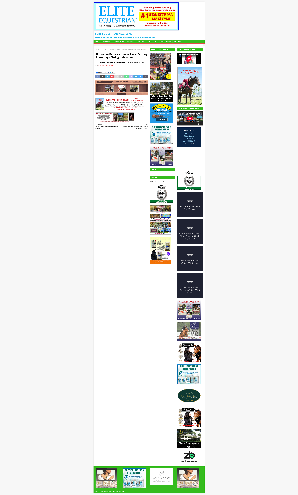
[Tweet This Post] (102, 76)
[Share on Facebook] (97, 76)
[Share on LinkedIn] (107, 76)
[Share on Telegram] (135, 76)
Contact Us (141, 41)
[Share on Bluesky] (140, 76)
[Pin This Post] (112, 76)
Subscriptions (106, 41)
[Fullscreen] (200, 124)
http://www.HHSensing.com (105, 65)
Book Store (177, 41)
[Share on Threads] (145, 76)
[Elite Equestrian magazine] (136, 29)
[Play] (179, 124)
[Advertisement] (161, 275)
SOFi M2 (150, 41)
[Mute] (198, 124)
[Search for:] (195, 45)
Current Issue (119, 41)
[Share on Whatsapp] (126, 76)
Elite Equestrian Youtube (163, 41)
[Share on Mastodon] (131, 76)
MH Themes (122, 491)
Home (96, 41)
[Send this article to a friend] (116, 76)
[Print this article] (121, 76)
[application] (190, 118)
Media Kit (130, 41)
